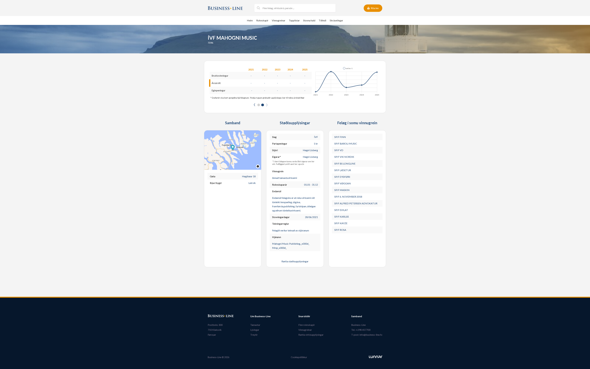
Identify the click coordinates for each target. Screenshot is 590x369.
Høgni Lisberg (310, 150)
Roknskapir (262, 20)
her (302, 98)
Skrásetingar (336, 20)
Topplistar (294, 20)
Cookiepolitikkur (299, 357)
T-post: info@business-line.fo (366, 334)
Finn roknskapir (306, 324)
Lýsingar (254, 329)
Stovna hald (309, 20)
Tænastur (255, 324)
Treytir (254, 334)
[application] (346, 80)
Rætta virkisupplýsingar (311, 334)
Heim (250, 20)
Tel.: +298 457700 (360, 329)
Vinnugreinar (278, 20)
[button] (347, 68)
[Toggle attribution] (258, 166)
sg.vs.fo (301, 164)
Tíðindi (322, 20)
